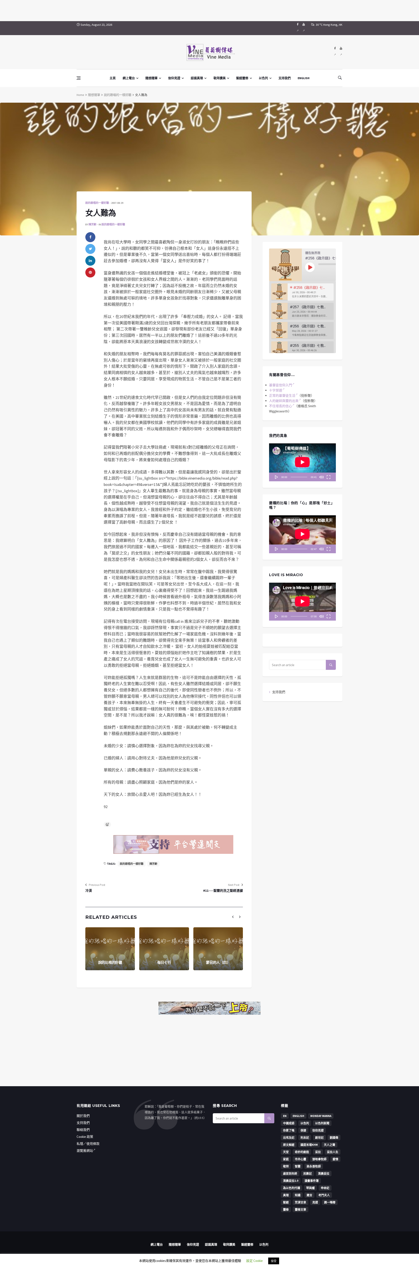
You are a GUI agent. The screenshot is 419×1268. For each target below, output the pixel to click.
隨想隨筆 (151, 78)
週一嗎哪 (329, 1202)
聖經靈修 (242, 78)
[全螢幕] (328, 477)
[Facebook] (297, 28)
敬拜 (286, 1166)
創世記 (319, 1137)
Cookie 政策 (85, 1137)
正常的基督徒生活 (282, 395)
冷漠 (88, 890)
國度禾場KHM (309, 1145)
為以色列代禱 (291, 1188)
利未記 (305, 1137)
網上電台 (129, 78)
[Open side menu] (79, 78)
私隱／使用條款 (88, 1144)
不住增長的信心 (280, 406)
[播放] (276, 477)
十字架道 (275, 390)
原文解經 (288, 1145)
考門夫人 (324, 1195)
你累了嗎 (288, 1130)
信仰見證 (174, 78)
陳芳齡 (92, 224)
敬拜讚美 (219, 78)
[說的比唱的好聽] (110, 948)
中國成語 (288, 1123)
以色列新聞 (322, 1123)
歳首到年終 (290, 1173)
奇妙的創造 (302, 1152)
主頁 (113, 78)
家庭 (286, 1159)
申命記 (325, 1188)
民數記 (307, 1173)
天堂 (286, 1152)
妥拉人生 (332, 1152)
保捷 (303, 1130)
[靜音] (321, 477)
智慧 (298, 1166)
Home (80, 95)
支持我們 (284, 78)
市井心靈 (300, 1159)
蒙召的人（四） (218, 962)
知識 (298, 1195)
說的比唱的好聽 (110, 962)
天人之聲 (329, 1145)
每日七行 (164, 962)
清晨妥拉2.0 (290, 1181)
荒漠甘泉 (300, 1202)
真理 (286, 1195)
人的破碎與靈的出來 (284, 401)
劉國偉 (334, 1137)
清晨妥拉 (323, 1173)
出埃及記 (288, 1137)
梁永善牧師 (314, 1166)
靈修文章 (300, 1209)
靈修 (286, 1209)
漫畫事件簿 (311, 1181)
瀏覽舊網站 (85, 1151)
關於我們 (83, 1116)
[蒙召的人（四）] (218, 948)
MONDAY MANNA (320, 1116)
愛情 (335, 1159)
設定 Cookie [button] (254, 1261)
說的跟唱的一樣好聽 (117, 95)
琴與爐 (310, 1188)
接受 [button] (273, 1261)
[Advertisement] (209, 10)
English (298, 1116)
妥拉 (318, 1152)
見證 (315, 1202)
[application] (302, 462)
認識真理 (197, 78)
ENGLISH (303, 78)
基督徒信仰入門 (280, 385)
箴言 (309, 1195)
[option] (302, 292)
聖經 (286, 1202)
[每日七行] (164, 948)
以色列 (263, 78)
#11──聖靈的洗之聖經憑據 (223, 890)
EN (285, 1116)
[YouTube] (303, 28)
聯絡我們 (83, 1130)
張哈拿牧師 (319, 1159)
